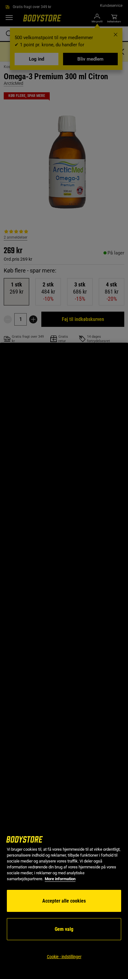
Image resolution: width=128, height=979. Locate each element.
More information (60, 878)
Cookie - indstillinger (64, 956)
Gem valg (64, 929)
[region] (64, 661)
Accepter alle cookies (64, 901)
